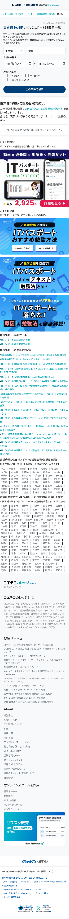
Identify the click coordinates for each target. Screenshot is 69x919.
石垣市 (59, 570)
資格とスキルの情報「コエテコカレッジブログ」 (24, 689)
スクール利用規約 (12, 751)
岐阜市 (14, 546)
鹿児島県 (47, 492)
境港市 (38, 556)
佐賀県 (57, 489)
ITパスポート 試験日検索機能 (15, 339)
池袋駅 (35, 529)
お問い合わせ (10, 719)
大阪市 (4, 553)
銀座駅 (4, 536)
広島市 (14, 560)
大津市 (35, 550)
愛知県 (57, 478)
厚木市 (14, 539)
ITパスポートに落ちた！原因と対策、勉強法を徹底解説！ (27, 376)
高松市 (4, 563)
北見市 (35, 506)
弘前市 (4, 509)
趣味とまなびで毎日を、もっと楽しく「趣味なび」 (25, 697)
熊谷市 (39, 519)
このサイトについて (13, 724)
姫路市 (33, 553)
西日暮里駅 (6, 533)
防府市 (46, 560)
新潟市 (25, 539)
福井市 (14, 543)
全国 (3, 468)
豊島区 (44, 526)
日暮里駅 (20, 533)
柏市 (32, 523)
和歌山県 (5, 485)
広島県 (48, 485)
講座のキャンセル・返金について (19, 773)
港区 (13, 526)
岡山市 (4, 560)
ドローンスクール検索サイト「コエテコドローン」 (25, 656)
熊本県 (14, 492)
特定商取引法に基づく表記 (17, 746)
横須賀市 (49, 536)
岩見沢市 (47, 506)
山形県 (4, 472)
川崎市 (37, 536)
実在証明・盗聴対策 (9, 885)
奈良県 (57, 482)
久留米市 (15, 566)
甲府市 (25, 543)
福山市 (25, 560)
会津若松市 (38, 512)
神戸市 (23, 553)
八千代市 (43, 523)
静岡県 (46, 478)
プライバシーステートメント (17, 742)
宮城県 (44, 468)
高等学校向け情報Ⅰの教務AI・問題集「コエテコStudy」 (29, 693)
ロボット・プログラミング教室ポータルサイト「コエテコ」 (28, 644)
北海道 (12, 468)
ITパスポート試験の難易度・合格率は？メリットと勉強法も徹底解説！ (34, 363)
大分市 (59, 566)
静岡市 (25, 546)
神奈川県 (26, 475)
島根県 (27, 485)
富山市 (46, 539)
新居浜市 (26, 563)
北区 (53, 526)
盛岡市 (14, 509)
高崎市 (61, 516)
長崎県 (4, 492)
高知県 (35, 489)
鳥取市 (27, 556)
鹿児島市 (26, 570)
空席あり (17, 76)
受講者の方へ (10, 791)
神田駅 (42, 533)
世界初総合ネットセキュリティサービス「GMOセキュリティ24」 (25, 877)
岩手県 (33, 468)
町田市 (25, 529)
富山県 (48, 475)
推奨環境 (8, 777)
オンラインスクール (13, 804)
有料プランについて (13, 759)
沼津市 (46, 546)
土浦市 (27, 516)
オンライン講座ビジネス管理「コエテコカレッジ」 (25, 685)
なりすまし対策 (42, 893)
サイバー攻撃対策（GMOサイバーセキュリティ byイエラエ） (24, 889)
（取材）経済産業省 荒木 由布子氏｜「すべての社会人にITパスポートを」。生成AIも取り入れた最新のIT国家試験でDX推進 (33, 436)
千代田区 (55, 523)
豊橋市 (4, 550)
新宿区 (23, 526)
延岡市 (14, 570)
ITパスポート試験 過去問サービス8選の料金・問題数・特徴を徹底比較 (35, 381)
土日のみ (35, 76)
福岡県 (46, 489)
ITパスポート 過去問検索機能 (15, 344)
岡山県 (38, 485)
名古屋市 (58, 546)
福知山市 (58, 550)
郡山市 (50, 512)
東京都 (52, 13)
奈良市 (54, 553)
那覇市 (48, 570)
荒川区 (4, 529)
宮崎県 (35, 492)
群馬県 (46, 472)
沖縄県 (59, 492)
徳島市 (57, 560)
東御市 (4, 546)
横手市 (46, 509)
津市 (13, 550)
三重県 (4, 482)
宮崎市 (4, 570)
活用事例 (8, 737)
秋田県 (54, 468)
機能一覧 (8, 733)
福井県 (4, 478)
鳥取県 (16, 485)
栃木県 (35, 472)
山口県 (59, 485)
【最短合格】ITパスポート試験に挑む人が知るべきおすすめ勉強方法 (33, 354)
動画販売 (8, 795)
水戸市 (16, 516)
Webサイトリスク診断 (29, 881)
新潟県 (38, 475)
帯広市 (25, 506)
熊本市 (48, 566)
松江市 (48, 556)
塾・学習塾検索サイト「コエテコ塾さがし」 (22, 667)
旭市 (24, 523)
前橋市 (50, 516)
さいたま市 (16, 519)
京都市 (46, 550)
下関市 (35, 560)
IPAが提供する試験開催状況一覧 (44, 108)
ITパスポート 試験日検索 (36, 13)
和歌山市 (5, 556)
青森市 (59, 506)
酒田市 (4, 512)
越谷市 (50, 519)
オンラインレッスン (12, 809)
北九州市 (49, 563)
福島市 (25, 512)
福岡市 (4, 566)
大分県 (25, 492)
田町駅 (32, 533)
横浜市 (27, 536)
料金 (6, 728)
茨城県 (25, 472)
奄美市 (38, 570)
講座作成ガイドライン (14, 764)
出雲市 (59, 556)
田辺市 (16, 556)
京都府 (25, 482)
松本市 (57, 543)
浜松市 (35, 546)
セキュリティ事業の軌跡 (11, 896)
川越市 (29, 519)
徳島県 (4, 489)
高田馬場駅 (48, 529)
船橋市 (14, 523)
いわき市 (5, 516)
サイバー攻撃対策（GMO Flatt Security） (17, 893)
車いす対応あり (20, 79)
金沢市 (4, 543)
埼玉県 (57, 472)
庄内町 (14, 512)
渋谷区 (33, 526)
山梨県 (14, 478)
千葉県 (4, 475)
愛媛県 (25, 489)
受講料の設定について (15, 768)
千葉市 (60, 519)
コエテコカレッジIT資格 (13, 13)
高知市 (38, 563)
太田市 (4, 519)
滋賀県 (14, 482)
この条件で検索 (34, 89)
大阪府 (35, 482)
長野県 (25, 478)
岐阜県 (35, 478)
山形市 (57, 509)
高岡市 (57, 539)
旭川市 (14, 506)
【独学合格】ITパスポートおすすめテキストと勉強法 (25, 359)
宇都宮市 (38, 516)
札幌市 (4, 506)
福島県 (14, 472)
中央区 (4, 526)
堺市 (13, 553)
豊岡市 (44, 553)
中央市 (35, 543)
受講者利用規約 (12, 755)
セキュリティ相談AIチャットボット (53, 881)
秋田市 (35, 509)
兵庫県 (46, 482)
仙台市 (25, 509)
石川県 (59, 475)
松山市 (14, 563)
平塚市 (4, 539)
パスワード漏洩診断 (9, 881)
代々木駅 (15, 536)
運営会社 (8, 715)
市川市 (4, 523)
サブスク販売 (10, 800)
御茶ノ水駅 (55, 533)
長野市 (46, 543)
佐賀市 (27, 566)
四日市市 (24, 550)
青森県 (23, 468)
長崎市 (38, 566)
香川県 (14, 489)
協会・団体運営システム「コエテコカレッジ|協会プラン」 (28, 701)
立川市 (14, 529)
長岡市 (35, 539)
